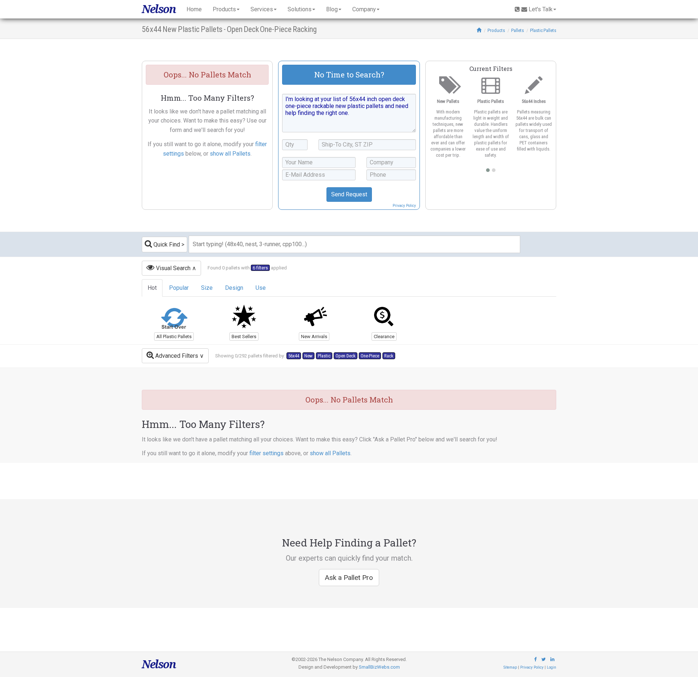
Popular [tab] (179, 287)
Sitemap (510, 667)
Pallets (517, 30)
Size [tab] (207, 287)
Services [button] (261, 9)
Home (194, 9)
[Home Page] (479, 30)
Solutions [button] (300, 9)
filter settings (266, 453)
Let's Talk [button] (541, 9)
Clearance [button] (384, 336)
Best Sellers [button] (244, 336)
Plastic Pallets (543, 30)
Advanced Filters (176, 355)
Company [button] (364, 9)
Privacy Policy (404, 205)
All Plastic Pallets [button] (174, 336)
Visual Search (172, 268)
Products (496, 30)
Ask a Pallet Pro (349, 577)
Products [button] (224, 9)
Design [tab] (234, 287)
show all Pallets (230, 153)
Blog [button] (332, 9)
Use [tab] (261, 287)
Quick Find (166, 244)
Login (551, 667)
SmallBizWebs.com (379, 667)
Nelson (159, 9)
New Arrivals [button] (314, 336)
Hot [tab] (152, 287)
